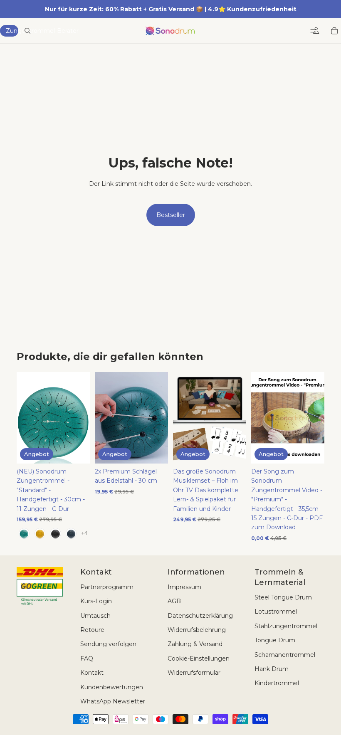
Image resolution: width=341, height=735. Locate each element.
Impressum (184, 587)
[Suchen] (27, 31)
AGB (174, 601)
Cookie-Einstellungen (199, 658)
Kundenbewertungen (111, 687)
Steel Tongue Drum (283, 597)
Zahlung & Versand (195, 644)
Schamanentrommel (285, 655)
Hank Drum (272, 669)
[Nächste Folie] (81, 418)
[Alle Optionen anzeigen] (84, 533)
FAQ (86, 658)
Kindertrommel (277, 683)
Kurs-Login (96, 601)
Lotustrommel (276, 611)
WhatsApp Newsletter (112, 701)
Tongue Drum (275, 640)
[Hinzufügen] (155, 450)
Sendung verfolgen (108, 644)
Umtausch (95, 615)
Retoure (92, 630)
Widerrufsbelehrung (197, 630)
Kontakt (92, 672)
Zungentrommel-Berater (12, 31)
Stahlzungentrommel (286, 626)
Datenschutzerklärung (200, 615)
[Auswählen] (76, 450)
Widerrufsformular (194, 672)
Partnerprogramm (106, 587)
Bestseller (170, 215)
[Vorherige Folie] (26, 418)
